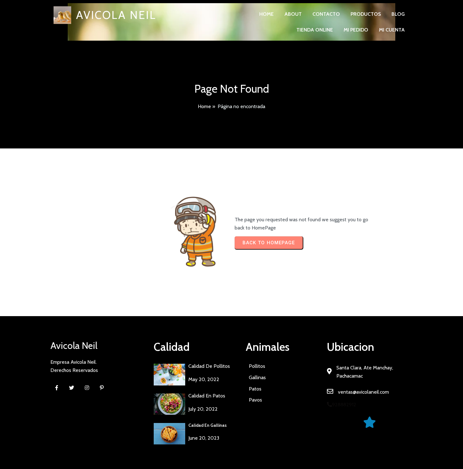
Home (204, 106)
